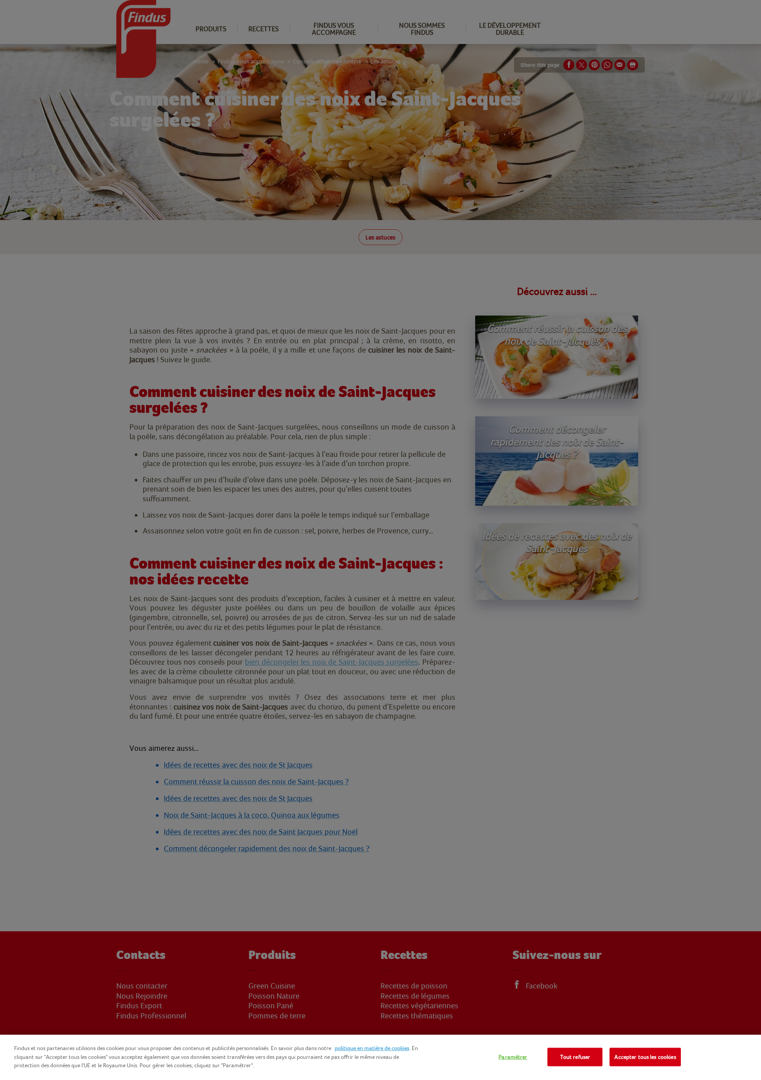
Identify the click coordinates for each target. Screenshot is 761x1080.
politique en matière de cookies (372, 1048)
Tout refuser (575, 1057)
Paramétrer (513, 1057)
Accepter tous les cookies (645, 1057)
